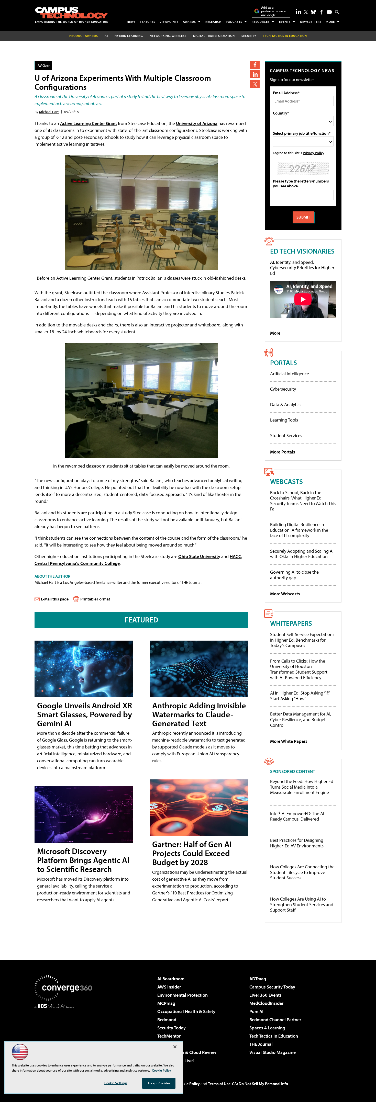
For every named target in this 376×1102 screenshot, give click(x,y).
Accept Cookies (159, 1083)
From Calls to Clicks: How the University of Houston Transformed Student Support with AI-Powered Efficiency (298, 669)
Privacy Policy (313, 152)
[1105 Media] (65, 1034)
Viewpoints (169, 22)
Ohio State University (199, 556)
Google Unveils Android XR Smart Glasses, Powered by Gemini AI (84, 714)
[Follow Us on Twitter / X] (306, 12)
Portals (283, 362)
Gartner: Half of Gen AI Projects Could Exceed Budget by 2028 (191, 853)
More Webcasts (285, 594)
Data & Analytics (285, 404)
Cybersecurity (283, 389)
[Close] (175, 1046)
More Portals (282, 452)
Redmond (166, 1020)
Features (147, 22)
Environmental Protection (182, 995)
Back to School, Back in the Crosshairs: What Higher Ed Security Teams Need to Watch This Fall (303, 501)
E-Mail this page (55, 598)
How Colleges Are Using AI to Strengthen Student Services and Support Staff (301, 904)
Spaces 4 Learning (267, 1028)
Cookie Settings (115, 1083)
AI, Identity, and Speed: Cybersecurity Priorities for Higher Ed (302, 267)
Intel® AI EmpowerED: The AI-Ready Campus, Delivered (298, 816)
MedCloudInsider (266, 1003)
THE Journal (261, 1044)
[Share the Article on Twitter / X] (255, 84)
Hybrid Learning (129, 36)
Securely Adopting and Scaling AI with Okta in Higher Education (302, 554)
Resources (261, 22)
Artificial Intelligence (289, 374)
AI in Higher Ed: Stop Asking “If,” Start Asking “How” (299, 695)
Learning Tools (284, 420)
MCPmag (166, 1003)
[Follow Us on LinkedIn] (298, 11)
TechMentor (169, 1036)
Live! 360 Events (265, 995)
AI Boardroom (170, 979)
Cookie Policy (188, 1083)
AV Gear (44, 65)
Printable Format (95, 598)
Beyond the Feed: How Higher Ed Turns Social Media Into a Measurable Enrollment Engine (301, 787)
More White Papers (288, 741)
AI (106, 36)
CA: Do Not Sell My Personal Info (260, 1083)
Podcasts (234, 22)
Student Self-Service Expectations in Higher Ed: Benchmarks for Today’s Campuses (302, 639)
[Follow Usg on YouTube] (329, 12)
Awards (189, 22)
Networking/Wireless (168, 36)
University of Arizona (196, 123)
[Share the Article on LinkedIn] (255, 74)
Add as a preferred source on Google (273, 11)
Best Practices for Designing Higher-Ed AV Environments (297, 842)
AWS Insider (169, 987)
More (330, 22)
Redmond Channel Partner (275, 1020)
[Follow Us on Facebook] (321, 12)
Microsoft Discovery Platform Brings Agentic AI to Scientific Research (83, 860)
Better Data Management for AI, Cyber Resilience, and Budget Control (300, 719)
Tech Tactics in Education (273, 1036)
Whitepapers (291, 623)
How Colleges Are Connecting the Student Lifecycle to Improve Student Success (302, 872)
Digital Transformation (214, 36)
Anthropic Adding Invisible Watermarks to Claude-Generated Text (199, 714)
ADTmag (257, 979)
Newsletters (311, 22)
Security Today (171, 1028)
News (131, 22)
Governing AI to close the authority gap (294, 575)
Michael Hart (49, 111)
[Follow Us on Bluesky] (313, 12)
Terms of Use (219, 1083)
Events (285, 22)
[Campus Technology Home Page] (72, 15)
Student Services (286, 435)
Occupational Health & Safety (186, 1011)
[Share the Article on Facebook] (255, 65)
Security (248, 36)
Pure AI (256, 1011)
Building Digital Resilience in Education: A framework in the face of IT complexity (299, 529)
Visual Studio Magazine (272, 1052)
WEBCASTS (286, 481)
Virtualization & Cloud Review (186, 1052)
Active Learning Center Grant (88, 123)
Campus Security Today (272, 987)
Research (213, 22)
